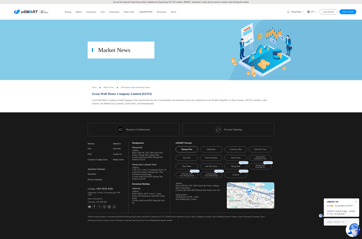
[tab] (187, 149)
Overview (117, 149)
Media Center (118, 160)
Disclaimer (92, 174)
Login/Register (328, 12)
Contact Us (117, 154)
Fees (89, 149)
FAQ (89, 154)
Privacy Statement (95, 180)
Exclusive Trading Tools (97, 160)
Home (94, 87)
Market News (109, 87)
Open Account (348, 12)
